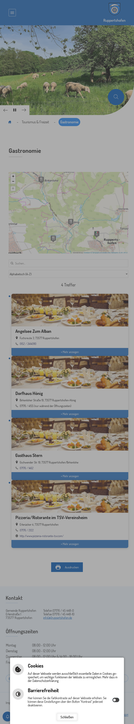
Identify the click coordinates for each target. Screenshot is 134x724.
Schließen (67, 717)
